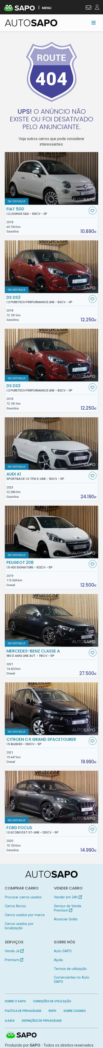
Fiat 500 (26, 211)
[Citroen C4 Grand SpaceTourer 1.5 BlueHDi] (51, 708)
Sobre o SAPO (15, 1001)
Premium (12, 960)
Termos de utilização (70, 969)
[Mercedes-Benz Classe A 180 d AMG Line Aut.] (51, 620)
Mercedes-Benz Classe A (33, 653)
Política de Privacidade (23, 1011)
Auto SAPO (63, 951)
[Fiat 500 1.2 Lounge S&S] (51, 178)
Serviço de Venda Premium (67, 908)
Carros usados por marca (25, 915)
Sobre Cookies (74, 1011)
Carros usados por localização (19, 926)
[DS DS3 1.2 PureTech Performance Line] (51, 266)
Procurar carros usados (23, 897)
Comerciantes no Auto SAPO (71, 979)
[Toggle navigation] (93, 22)
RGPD (52, 1011)
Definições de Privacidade (42, 1020)
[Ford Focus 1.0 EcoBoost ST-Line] (51, 797)
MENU (46, 8)
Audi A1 (35, 476)
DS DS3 (39, 299)
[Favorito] (93, 211)
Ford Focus (32, 829)
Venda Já (12, 951)
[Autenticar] (88, 8)
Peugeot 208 (29, 564)
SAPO (21, 1035)
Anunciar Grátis (66, 919)
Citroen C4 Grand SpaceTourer (41, 741)
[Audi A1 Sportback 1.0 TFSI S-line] (51, 443)
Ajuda (58, 960)
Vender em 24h (66, 897)
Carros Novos (15, 906)
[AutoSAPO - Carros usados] (31, 22)
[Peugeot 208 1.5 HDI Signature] (51, 532)
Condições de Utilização (52, 1001)
